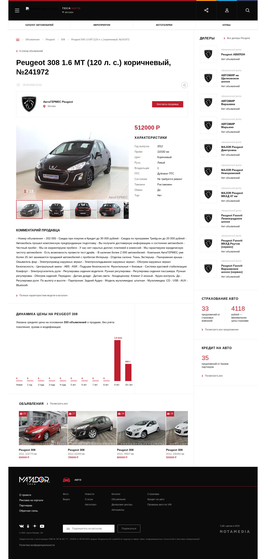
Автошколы (118, 510)
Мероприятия (101, 25)
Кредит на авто (155, 499)
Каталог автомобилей (39, 25)
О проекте (25, 495)
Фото (66, 494)
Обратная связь (28, 510)
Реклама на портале (31, 500)
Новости (89, 494)
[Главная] (17, 39)
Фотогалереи (164, 25)
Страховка (153, 494)
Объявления (119, 499)
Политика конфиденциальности (37, 545)
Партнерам (25, 505)
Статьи (89, 499)
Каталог (116, 494)
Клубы (227, 25)
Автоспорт (91, 504)
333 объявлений (75, 322)
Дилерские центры (122, 504)
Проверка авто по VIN (159, 504)
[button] (120, 192)
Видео (66, 499)
